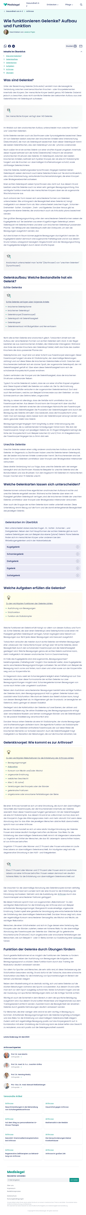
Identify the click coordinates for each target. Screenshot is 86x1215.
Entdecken (52, 4)
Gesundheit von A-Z (14, 11)
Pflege (68, 4)
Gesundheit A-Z (33, 4)
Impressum (11, 1188)
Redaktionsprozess (14, 1191)
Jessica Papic (29, 32)
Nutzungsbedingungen (15, 1199)
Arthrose (30, 11)
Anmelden (74, 1180)
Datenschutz (12, 1196)
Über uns (10, 1185)
